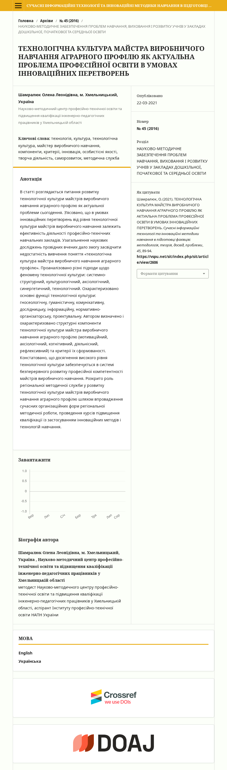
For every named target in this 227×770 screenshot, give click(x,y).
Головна (25, 20)
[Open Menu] (18, 5)
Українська (30, 661)
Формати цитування (159, 273)
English (25, 653)
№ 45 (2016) (69, 20)
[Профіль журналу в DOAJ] (113, 743)
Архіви (46, 20)
